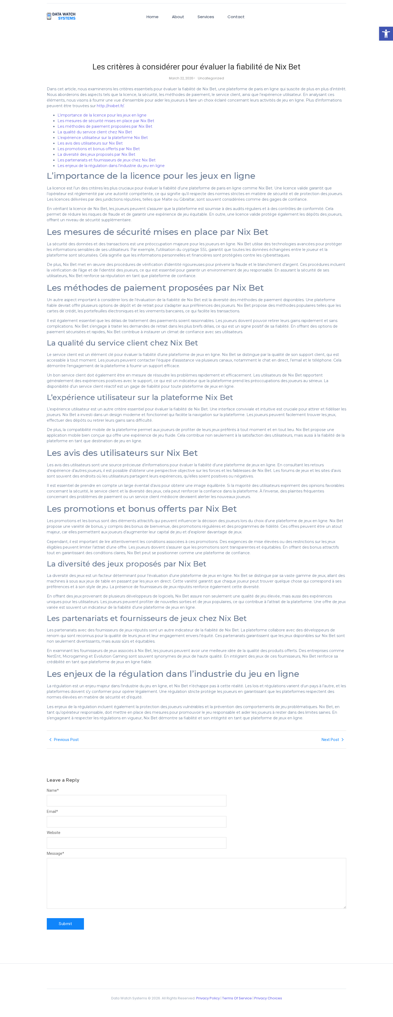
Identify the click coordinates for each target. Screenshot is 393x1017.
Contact (236, 17)
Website (53, 832)
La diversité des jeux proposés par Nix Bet (96, 154)
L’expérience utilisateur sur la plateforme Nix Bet (102, 137)
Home (153, 17)
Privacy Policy (208, 998)
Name (53, 790)
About (178, 17)
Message (55, 853)
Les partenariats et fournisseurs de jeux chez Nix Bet (106, 160)
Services (206, 17)
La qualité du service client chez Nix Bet (94, 132)
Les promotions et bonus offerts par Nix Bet (98, 148)
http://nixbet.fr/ (110, 105)
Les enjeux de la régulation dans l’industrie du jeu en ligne (111, 165)
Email (52, 811)
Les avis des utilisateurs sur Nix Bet (90, 143)
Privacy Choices (268, 998)
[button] (386, 34)
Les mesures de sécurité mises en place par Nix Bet (105, 120)
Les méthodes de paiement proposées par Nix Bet (104, 126)
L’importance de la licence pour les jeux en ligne (102, 115)
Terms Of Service (237, 998)
